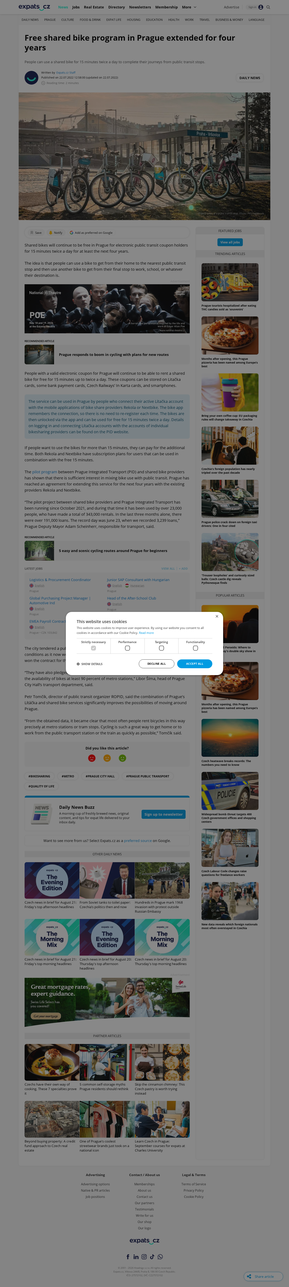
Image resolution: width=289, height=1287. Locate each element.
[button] (89, 664)
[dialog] (144, 643)
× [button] (216, 616)
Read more (146, 633)
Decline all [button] (156, 663)
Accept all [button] (194, 663)
